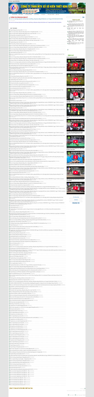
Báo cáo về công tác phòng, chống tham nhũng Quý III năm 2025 (23, 50)
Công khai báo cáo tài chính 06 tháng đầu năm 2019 (21, 329)
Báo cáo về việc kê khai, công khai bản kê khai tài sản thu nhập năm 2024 (24, 84)
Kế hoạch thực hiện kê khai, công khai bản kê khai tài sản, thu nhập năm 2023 (25, 239)
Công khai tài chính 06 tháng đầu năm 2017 (19, 339)
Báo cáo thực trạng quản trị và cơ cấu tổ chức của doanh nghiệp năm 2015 (24, 348)
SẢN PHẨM (36, 14)
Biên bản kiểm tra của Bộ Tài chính (18, 100)
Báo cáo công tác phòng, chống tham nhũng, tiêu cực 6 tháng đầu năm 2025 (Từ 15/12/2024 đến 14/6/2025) (30, 58)
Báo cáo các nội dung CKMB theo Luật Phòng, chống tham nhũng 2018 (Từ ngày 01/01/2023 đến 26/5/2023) (30, 219)
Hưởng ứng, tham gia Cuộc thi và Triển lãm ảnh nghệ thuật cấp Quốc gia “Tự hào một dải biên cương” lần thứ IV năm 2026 (75, 25)
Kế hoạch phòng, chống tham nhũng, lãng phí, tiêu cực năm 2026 (23, 43)
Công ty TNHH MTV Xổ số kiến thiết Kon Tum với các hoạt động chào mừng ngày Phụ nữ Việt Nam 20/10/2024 (75, 40)
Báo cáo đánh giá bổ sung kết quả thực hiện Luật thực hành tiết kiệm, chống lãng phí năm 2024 (28, 77)
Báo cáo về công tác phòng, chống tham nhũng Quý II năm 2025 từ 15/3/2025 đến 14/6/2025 (27, 56)
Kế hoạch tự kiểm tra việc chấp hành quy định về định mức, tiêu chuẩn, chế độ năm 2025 (27, 60)
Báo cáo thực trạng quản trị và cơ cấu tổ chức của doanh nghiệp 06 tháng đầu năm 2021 (26, 307)
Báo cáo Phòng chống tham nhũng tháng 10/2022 (20, 254)
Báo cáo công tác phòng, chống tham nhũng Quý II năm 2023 (22, 216)
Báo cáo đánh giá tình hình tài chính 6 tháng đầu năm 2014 (22, 362)
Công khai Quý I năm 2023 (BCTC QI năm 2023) (20, 221)
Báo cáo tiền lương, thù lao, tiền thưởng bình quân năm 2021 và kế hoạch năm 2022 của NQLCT (28, 270)
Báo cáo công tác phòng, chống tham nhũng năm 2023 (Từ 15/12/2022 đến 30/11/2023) (26, 181)
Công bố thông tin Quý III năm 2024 (18, 107)
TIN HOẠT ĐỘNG (28, 14)
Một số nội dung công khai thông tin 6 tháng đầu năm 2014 (22, 360)
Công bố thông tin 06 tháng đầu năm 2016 (19, 346)
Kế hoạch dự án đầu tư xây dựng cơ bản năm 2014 (20, 365)
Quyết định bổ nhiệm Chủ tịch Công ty (18, 310)
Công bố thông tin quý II (16, 207)
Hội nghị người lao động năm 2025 (76, 29)
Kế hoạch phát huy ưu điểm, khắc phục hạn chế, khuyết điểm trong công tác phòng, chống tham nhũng (29, 166)
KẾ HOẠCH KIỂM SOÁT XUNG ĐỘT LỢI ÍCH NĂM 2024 (23, 164)
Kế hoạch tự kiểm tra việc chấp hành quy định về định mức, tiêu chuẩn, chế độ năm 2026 (27, 40)
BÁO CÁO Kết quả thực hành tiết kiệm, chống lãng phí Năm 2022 (23, 252)
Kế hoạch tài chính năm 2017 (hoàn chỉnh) (19, 343)
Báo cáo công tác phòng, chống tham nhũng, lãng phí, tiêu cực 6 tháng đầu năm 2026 (26, 31)
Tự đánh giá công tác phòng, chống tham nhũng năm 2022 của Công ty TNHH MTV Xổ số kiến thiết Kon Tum (30, 223)
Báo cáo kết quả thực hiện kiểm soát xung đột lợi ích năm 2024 (22, 86)
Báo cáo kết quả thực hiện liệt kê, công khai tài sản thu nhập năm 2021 (24, 300)
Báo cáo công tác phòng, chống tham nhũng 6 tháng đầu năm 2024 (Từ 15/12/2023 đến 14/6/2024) (28, 114)
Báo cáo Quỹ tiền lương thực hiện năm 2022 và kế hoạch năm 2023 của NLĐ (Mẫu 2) (26, 226)
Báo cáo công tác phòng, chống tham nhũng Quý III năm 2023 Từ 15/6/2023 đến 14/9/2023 (27, 195)
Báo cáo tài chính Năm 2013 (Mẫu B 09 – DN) (20, 377)
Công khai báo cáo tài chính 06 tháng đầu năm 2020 (21, 321)
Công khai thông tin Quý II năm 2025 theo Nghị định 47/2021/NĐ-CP (24, 65)
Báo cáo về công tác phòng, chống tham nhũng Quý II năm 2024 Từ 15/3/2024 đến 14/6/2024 (27, 112)
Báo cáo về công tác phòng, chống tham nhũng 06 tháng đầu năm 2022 (24, 266)
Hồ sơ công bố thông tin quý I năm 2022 (19, 288)
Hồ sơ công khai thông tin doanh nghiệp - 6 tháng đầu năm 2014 (23, 358)
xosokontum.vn (16, 390)
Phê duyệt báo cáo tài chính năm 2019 (18, 326)
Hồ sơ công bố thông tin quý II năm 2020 (19, 322)
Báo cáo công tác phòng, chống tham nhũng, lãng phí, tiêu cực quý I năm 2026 (25, 38)
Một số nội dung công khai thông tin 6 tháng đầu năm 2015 (22, 357)
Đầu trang (82, 388)
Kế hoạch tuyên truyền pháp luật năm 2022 (19, 302)
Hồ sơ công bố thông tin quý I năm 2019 (19, 333)
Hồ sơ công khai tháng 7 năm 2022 (18, 263)
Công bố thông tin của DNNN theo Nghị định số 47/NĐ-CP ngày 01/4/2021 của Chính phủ (27, 271)
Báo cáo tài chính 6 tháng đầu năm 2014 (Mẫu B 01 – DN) (22, 370)
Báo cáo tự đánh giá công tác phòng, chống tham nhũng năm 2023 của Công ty (25, 129)
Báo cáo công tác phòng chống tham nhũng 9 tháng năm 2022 (22, 259)
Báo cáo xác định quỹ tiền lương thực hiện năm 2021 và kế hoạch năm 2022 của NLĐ (26, 295)
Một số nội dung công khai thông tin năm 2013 (20, 364)
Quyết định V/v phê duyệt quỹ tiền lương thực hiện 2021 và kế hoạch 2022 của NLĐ (26, 286)
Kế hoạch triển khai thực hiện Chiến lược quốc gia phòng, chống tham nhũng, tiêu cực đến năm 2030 (29, 155)
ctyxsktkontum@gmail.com (28, 390)
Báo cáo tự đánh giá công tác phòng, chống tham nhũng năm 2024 (23, 69)
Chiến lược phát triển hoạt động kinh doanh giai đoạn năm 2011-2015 (23, 369)
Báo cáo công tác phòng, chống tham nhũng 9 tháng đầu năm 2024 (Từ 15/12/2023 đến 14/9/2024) (28, 96)
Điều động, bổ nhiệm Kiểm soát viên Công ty (20, 303)
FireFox (80, 390)
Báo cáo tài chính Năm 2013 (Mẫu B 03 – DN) (20, 379)
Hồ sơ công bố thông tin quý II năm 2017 (19, 341)
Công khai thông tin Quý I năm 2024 (18, 148)
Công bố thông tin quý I (16, 224)
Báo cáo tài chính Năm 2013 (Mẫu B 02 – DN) (20, 381)
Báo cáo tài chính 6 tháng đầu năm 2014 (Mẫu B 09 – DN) (22, 376)
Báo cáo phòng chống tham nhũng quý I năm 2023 (20, 234)
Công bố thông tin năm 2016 (17, 345)
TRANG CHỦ (14, 14)
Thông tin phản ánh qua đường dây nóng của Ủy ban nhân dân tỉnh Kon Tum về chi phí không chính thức (29, 268)
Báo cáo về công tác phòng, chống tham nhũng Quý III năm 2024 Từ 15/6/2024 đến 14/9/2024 (28, 94)
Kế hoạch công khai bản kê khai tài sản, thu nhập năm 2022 (22, 298)
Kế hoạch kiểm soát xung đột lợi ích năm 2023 (20, 228)
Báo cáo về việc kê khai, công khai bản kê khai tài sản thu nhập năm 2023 (24, 170)
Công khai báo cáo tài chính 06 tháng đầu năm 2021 (21, 305)
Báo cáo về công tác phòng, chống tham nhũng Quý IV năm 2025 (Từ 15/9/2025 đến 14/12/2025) (28, 47)
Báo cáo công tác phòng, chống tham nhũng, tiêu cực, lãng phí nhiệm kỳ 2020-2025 (26, 162)
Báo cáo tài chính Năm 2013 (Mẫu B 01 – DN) (20, 383)
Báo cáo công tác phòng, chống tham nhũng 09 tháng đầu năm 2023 (23, 193)
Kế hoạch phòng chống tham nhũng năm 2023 (20, 232)
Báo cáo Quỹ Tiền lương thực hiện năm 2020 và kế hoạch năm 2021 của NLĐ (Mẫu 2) (26, 317)
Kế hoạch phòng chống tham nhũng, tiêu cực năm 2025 (21, 76)
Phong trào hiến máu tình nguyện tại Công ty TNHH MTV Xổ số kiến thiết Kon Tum (76, 36)
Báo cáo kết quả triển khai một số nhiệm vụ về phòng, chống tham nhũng (24, 177)
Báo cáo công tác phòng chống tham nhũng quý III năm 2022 (22, 261)
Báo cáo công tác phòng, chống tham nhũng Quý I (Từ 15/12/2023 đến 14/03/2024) (26, 141)
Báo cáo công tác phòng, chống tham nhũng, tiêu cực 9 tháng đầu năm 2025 (24, 48)
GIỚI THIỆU (20, 14)
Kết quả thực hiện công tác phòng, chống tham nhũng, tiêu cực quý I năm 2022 (25, 290)
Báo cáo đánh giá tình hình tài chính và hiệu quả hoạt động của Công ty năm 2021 (25, 291)
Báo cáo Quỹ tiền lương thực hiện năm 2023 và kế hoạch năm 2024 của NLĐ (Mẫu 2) (26, 150)
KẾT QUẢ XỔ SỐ (51, 14)
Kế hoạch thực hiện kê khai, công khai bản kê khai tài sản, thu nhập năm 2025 (25, 63)
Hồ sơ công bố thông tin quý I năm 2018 (19, 338)
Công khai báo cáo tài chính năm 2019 (18, 327)
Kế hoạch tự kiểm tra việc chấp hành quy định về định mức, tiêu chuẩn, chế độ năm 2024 (27, 124)
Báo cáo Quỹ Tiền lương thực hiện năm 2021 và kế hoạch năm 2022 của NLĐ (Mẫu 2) (26, 296)
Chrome (84, 390)
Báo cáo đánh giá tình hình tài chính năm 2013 (20, 384)
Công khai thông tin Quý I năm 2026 (18, 42)
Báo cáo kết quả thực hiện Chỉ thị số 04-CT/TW (20, 88)
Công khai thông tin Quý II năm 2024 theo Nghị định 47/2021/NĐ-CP (24, 130)
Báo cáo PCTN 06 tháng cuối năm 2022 (19, 256)
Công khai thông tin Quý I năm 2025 (18, 79)
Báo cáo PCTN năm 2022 (16, 244)
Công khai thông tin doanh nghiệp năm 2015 (19, 353)
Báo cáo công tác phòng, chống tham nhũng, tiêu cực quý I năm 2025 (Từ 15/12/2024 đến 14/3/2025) (29, 71)
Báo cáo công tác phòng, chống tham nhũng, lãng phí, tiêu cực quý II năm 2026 (25, 33)
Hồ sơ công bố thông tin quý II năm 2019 (19, 331)
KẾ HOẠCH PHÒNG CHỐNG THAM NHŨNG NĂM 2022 (23, 293)
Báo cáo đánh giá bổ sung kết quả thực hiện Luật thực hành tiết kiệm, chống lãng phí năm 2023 (28, 159)
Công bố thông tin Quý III (16, 205)
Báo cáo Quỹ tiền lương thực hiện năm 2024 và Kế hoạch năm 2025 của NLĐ (25, 81)
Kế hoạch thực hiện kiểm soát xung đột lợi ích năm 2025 (21, 83)
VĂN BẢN (43, 14)
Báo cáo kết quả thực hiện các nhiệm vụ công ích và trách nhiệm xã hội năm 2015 (25, 350)
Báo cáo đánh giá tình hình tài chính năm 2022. (20, 238)
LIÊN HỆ (57, 14)
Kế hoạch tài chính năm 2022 (17, 308)
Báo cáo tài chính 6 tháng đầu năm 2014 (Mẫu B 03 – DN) (22, 374)
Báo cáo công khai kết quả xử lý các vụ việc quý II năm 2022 (22, 273)
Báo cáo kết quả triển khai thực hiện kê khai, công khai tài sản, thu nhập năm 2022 (25, 241)
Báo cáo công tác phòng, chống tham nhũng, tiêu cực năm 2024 (22, 92)
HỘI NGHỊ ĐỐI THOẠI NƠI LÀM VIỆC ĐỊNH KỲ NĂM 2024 (76, 43)
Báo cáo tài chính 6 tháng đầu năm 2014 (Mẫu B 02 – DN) (22, 372)
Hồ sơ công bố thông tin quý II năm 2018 (19, 336)
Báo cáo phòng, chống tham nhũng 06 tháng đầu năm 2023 (22, 211)
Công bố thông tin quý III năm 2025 (18, 52)
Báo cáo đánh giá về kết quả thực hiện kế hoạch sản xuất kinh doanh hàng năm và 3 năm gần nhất (28, 352)
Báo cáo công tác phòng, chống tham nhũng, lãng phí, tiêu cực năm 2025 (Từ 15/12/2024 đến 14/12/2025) (29, 45)
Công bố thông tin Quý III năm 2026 (18, 30)
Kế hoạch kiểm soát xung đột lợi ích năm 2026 (20, 35)
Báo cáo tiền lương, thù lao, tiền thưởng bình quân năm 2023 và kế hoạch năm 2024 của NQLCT (28, 118)
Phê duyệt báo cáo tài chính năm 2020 (18, 314)
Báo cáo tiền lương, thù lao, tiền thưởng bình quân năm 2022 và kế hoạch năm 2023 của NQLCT (28, 218)
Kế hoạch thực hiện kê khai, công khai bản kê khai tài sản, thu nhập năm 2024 (25, 139)
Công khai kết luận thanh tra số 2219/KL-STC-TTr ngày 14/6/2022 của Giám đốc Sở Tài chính (28, 264)
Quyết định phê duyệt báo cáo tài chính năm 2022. (20, 236)
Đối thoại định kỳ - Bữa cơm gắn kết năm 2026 (75, 22)
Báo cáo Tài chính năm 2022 (17, 243)
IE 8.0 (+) (77, 390)
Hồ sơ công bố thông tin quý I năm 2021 (19, 315)
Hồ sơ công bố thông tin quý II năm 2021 (19, 312)
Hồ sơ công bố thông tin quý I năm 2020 (19, 324)
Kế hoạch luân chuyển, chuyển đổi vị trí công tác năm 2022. (22, 279)
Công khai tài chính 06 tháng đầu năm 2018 (19, 334)
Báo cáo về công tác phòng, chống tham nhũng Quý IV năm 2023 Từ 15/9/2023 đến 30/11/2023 (28, 183)
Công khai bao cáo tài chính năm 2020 (18, 319)
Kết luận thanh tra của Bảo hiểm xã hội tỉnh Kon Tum (21, 248)
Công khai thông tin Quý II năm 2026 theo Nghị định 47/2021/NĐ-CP (24, 36)
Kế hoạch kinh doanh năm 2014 (17, 367)
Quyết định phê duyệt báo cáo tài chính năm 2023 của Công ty (22, 138)
